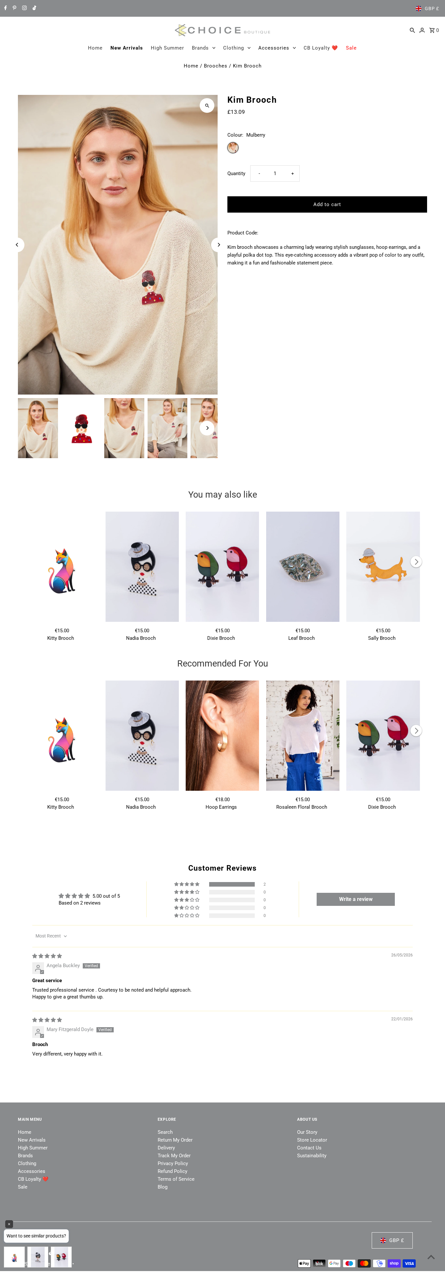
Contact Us (309, 1148)
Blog (162, 1187)
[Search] (412, 30)
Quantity (236, 173)
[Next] (218, 244)
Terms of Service (176, 1179)
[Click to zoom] (207, 105)
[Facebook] (5, 8)
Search (165, 1132)
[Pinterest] (13, 8)
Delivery (166, 1148)
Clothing (233, 48)
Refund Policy (172, 1171)
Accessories (273, 48)
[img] (47, 956)
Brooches (215, 66)
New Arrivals (126, 48)
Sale (351, 48)
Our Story (307, 1132)
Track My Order (174, 1156)
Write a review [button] (356, 899)
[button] (187, 884)
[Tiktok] (33, 8)
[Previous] (17, 244)
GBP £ (432, 8)
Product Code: (242, 233)
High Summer (167, 48)
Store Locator (312, 1140)
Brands (200, 48)
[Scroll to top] (431, 1257)
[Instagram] (24, 8)
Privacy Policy (173, 1163)
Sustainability (311, 1156)
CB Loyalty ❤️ (321, 48)
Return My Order (175, 1140)
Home (95, 48)
